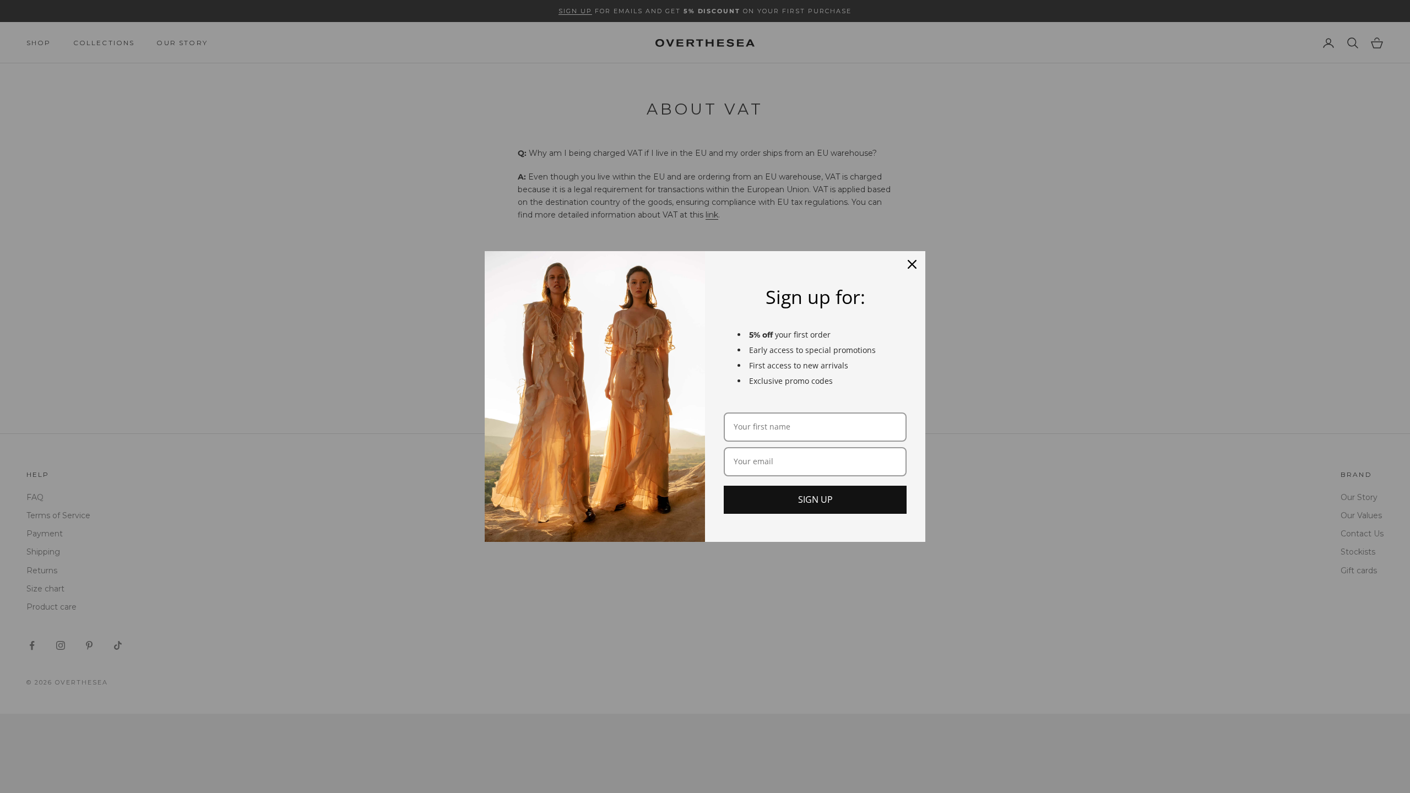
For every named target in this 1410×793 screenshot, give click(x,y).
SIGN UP (815, 499)
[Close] (912, 264)
